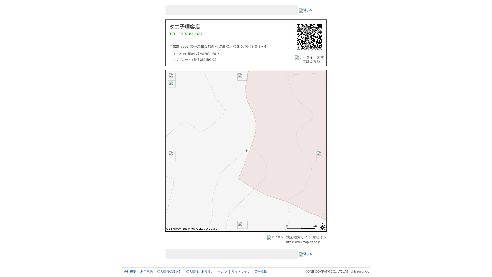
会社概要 (130, 271)
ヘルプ (222, 271)
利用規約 (146, 271)
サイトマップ (241, 271)
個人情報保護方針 (169, 271)
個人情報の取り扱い (200, 271)
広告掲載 (260, 271)
